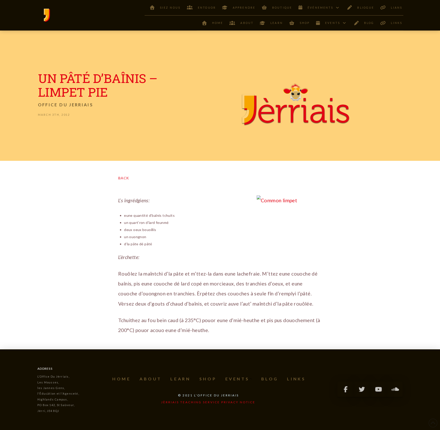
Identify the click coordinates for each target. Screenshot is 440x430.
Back (123, 178)
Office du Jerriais (65, 104)
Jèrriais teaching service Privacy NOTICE (208, 402)
